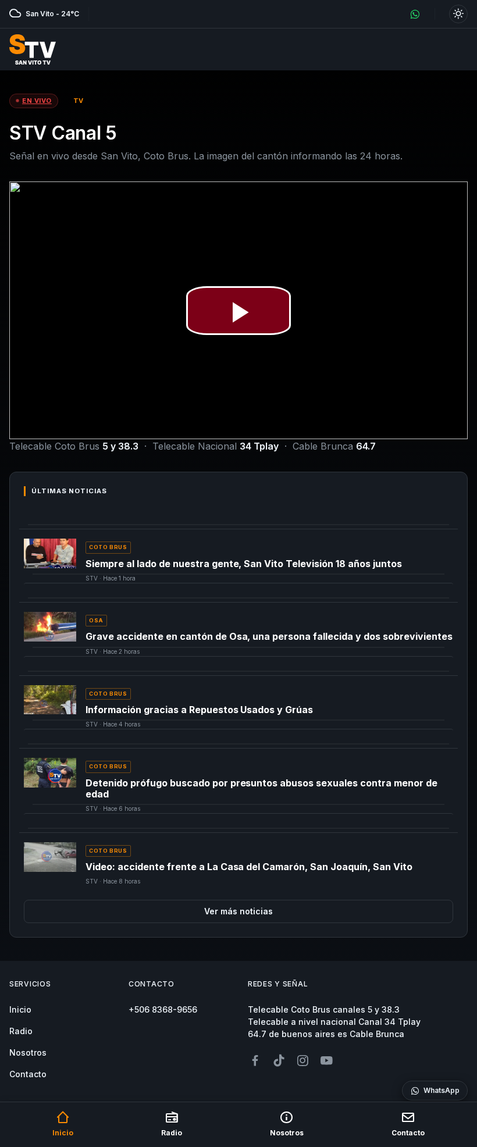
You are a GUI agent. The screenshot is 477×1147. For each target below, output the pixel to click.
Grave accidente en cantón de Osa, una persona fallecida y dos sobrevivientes (269, 636)
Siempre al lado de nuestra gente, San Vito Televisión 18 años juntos (244, 563)
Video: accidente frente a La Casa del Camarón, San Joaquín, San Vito (249, 866)
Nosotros (28, 1052)
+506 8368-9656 (163, 1009)
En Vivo (37, 101)
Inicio (20, 1009)
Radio (21, 1031)
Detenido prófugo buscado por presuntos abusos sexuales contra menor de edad (261, 788)
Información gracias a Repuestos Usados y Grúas (199, 709)
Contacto (28, 1074)
